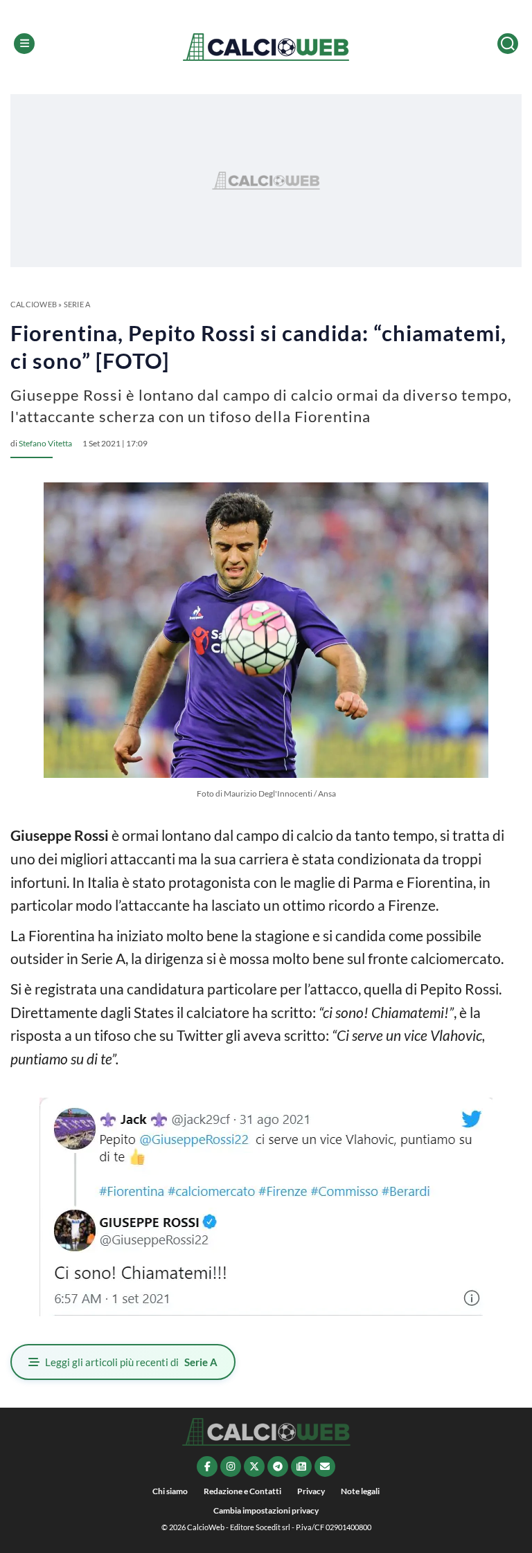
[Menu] (24, 43)
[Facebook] (207, 1466)
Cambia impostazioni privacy (266, 1510)
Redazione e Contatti (242, 1491)
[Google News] (301, 1466)
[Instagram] (230, 1466)
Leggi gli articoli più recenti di (131, 1362)
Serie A (77, 304)
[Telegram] (277, 1466)
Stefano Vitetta (45, 443)
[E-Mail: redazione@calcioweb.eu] (324, 1466)
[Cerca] (507, 43)
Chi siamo (170, 1491)
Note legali (360, 1491)
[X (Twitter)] (254, 1466)
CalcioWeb (33, 304)
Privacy (311, 1491)
